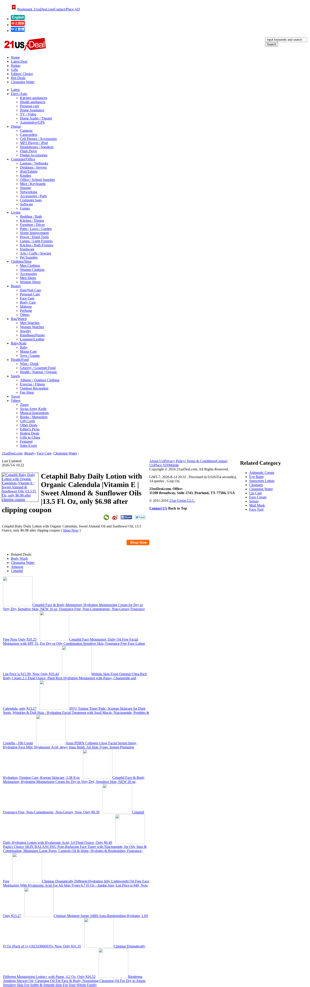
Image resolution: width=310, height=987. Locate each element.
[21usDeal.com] (18, 19)
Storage (25, 188)
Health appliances (32, 102)
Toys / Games (30, 355)
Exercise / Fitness (32, 384)
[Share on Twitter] (140, 517)
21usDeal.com (12, 453)
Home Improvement (34, 233)
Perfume (26, 310)
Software (26, 204)
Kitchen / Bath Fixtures (36, 245)
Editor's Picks (29, 429)
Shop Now (71, 530)
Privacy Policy (174, 461)
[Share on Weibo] (115, 518)
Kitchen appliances (33, 98)
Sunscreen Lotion (261, 481)
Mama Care (28, 351)
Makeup (26, 306)
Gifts (14, 70)
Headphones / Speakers (37, 147)
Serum (253, 501)
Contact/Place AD (67, 9)
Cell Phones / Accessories (38, 139)
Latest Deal (19, 61)
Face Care (27, 298)
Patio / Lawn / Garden (36, 229)
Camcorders (28, 135)
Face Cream (257, 497)
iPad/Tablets (28, 171)
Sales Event (28, 445)
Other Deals (28, 425)
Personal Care (30, 294)
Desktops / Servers (33, 167)
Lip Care (255, 493)
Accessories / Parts (33, 196)
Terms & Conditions (201, 461)
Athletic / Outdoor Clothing (39, 380)
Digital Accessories (33, 155)
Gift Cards (27, 421)
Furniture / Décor (32, 225)
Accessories (28, 274)
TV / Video (28, 114)
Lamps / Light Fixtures (36, 241)
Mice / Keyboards (33, 184)
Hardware (27, 249)
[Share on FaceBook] (126, 517)
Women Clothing (32, 270)
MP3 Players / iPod (34, 143)
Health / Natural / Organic (38, 372)
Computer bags (31, 200)
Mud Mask (257, 505)
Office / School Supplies (37, 180)
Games (25, 208)
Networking (28, 192)
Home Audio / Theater (36, 118)
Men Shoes (28, 278)
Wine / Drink (29, 364)
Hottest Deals (29, 433)
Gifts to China (30, 437)
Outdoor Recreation (34, 388)
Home (15, 57)
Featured (26, 441)
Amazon (17, 567)
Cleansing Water (22, 82)
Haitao (15, 65)
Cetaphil (17, 571)
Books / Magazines (33, 417)
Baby (24, 347)
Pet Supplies (29, 257)
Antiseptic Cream (261, 473)
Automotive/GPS (32, 122)
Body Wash (19, 558)
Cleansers (256, 485)
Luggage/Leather (32, 339)
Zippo (24, 405)
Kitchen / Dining (32, 220)
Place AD (161, 465)
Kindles (25, 175)
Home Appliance (32, 110)
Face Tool (256, 509)
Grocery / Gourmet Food (38, 368)
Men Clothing (30, 265)
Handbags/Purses (32, 335)
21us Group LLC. (182, 500)
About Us (156, 461)
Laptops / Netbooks (34, 163)
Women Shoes (30, 282)
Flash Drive (28, 151)
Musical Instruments (34, 413)
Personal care (29, 106)
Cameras (26, 130)
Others (25, 315)
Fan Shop (27, 392)
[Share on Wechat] (106, 517)
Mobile (174, 465)
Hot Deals (18, 78)
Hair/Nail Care (30, 290)
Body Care (28, 302)
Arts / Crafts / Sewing (35, 253)
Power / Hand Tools (34, 237)
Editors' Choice (22, 74)
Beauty (30, 453)
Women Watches (32, 327)
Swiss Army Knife (33, 409)
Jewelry (25, 331)
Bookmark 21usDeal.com (35, 9)
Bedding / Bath (31, 216)
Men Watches (29, 323)
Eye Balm (256, 477)
